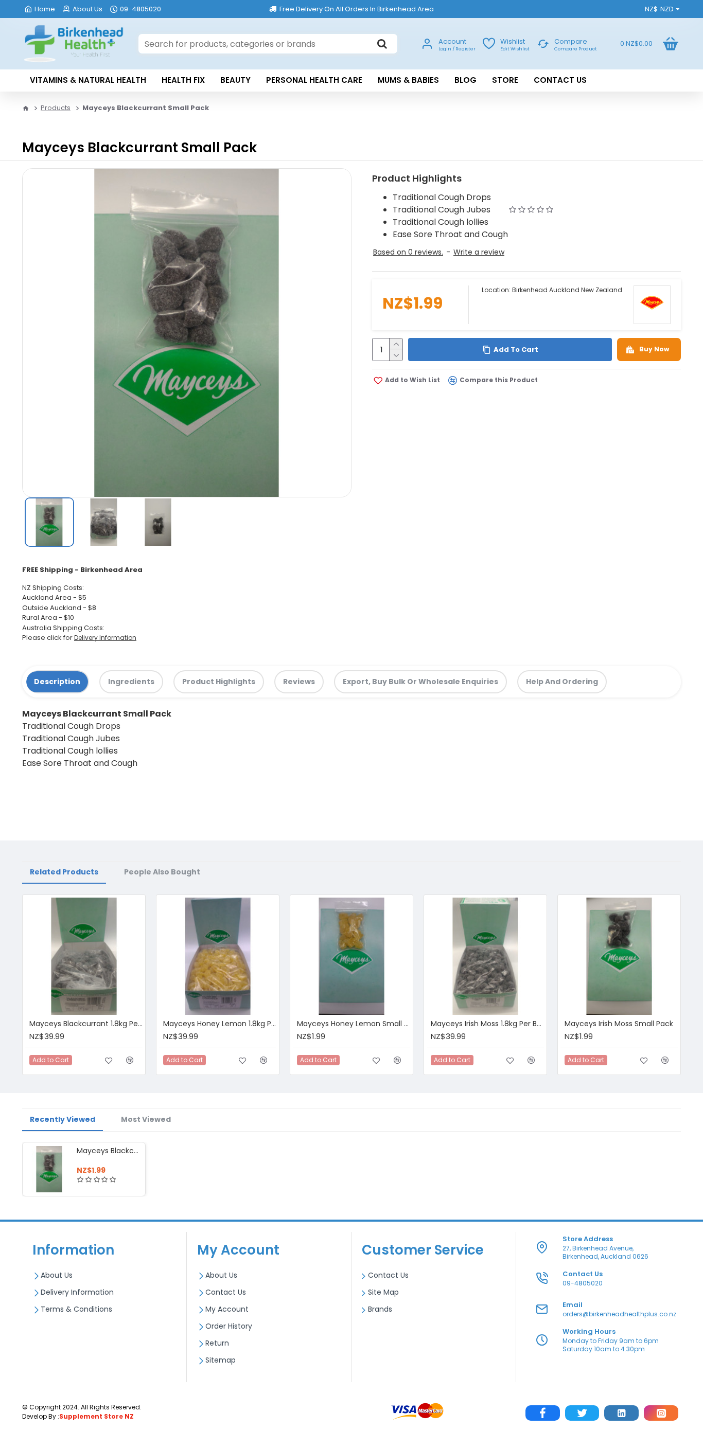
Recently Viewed (62, 1119)
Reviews (299, 681)
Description (57, 681)
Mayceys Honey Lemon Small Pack (353, 1023)
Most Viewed (146, 1119)
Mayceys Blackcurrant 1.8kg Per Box (86, 1023)
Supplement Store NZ (96, 1416)
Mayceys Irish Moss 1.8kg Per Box (487, 1023)
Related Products (64, 872)
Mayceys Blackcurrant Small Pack (109, 1150)
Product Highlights (218, 681)
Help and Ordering (562, 681)
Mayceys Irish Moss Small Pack (619, 1023)
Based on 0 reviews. (408, 252)
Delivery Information (105, 637)
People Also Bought (162, 872)
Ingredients (131, 681)
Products (56, 108)
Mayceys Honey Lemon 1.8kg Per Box (219, 1023)
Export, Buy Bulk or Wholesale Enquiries (420, 681)
